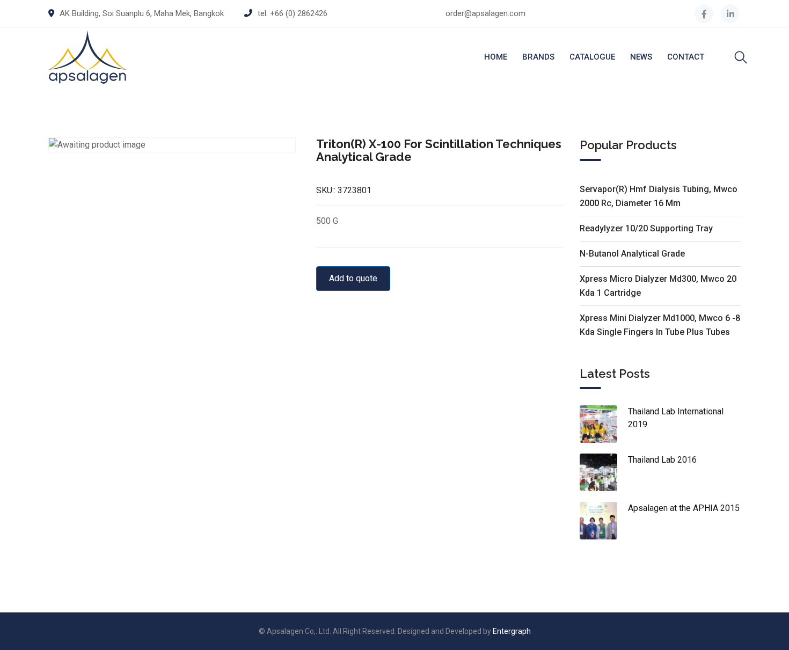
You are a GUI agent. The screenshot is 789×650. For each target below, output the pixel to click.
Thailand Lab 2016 (662, 460)
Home (495, 57)
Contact (685, 57)
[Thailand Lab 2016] (604, 472)
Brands (538, 57)
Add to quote (353, 278)
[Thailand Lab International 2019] (604, 424)
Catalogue (592, 57)
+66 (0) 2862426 (298, 13)
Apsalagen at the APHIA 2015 (684, 508)
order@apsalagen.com (485, 13)
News (641, 57)
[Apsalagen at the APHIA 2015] (604, 520)
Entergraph (512, 631)
